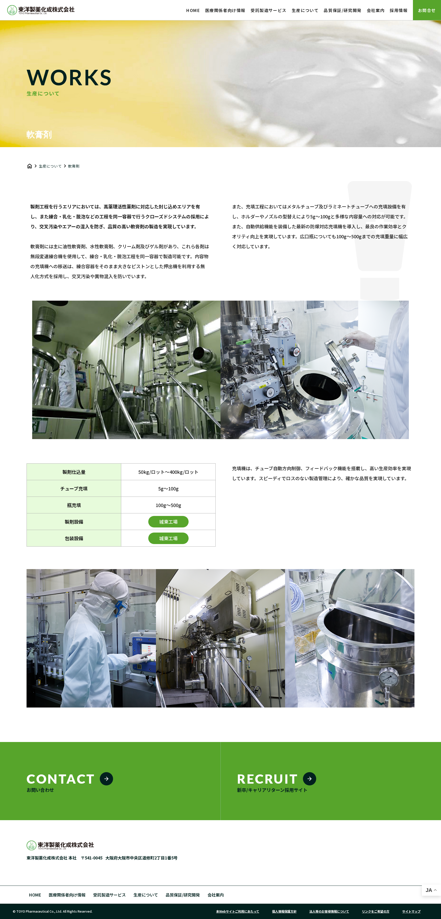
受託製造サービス (109, 895)
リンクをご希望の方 (375, 911)
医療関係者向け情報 (67, 895)
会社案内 (215, 895)
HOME (35, 895)
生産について (145, 895)
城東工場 (168, 521)
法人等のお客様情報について (329, 911)
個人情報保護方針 (284, 911)
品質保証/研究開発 (183, 895)
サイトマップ (411, 911)
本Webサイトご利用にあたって (237, 911)
